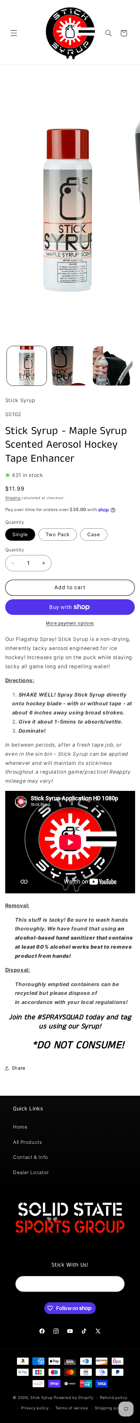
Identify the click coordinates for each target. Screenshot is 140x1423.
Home (20, 1127)
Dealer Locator (31, 1172)
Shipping (13, 498)
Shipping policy (110, 1408)
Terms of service (71, 1408)
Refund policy (113, 1397)
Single (20, 534)
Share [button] (19, 1068)
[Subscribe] (116, 1284)
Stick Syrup (41, 1397)
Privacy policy (35, 1408)
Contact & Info (30, 1157)
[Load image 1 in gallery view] (27, 366)
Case (93, 534)
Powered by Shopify (73, 1397)
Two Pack (58, 534)
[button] (13, 33)
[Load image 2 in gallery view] (70, 366)
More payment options (70, 623)
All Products (27, 1142)
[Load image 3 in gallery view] (113, 366)
